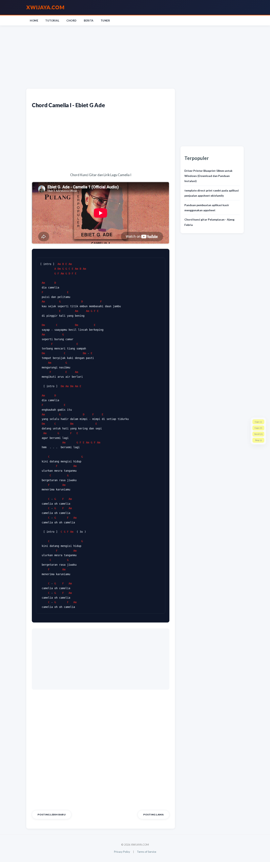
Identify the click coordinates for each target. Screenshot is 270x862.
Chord (71, 20)
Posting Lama (153, 814)
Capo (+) (258, 428)
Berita (88, 20)
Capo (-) (258, 422)
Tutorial (52, 20)
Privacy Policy (122, 851)
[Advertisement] (135, 56)
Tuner (105, 20)
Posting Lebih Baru (52, 814)
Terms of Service (146, 851)
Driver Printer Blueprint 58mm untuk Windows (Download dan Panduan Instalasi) (208, 176)
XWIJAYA (45, 7)
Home (34, 20)
